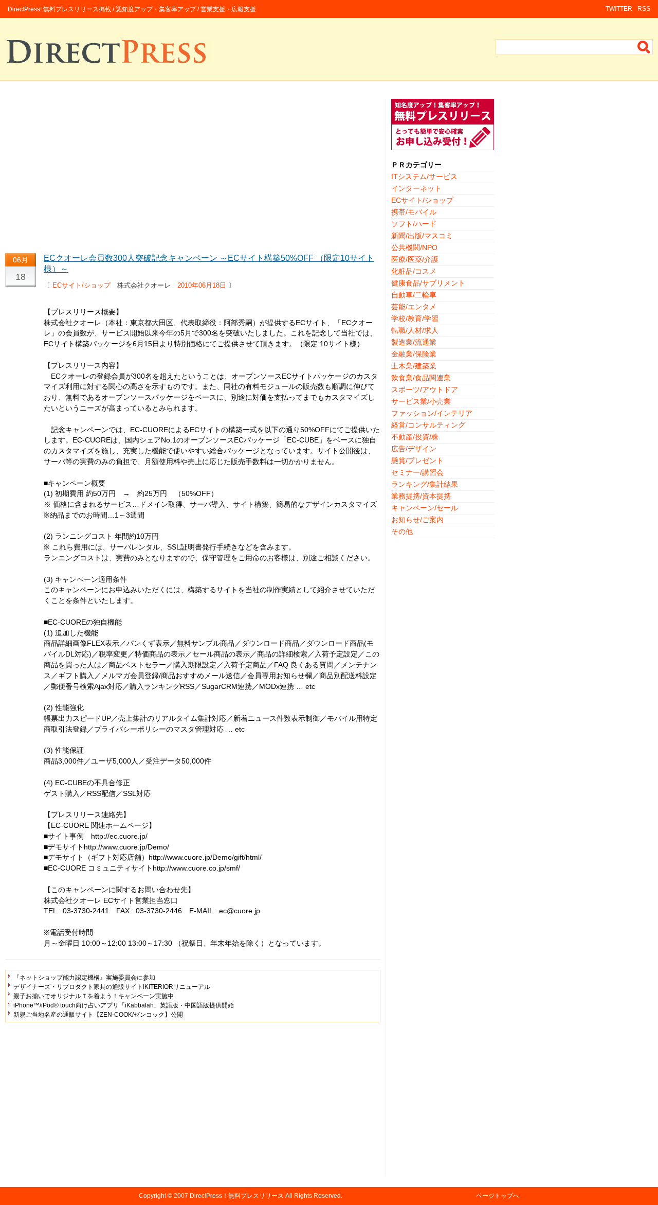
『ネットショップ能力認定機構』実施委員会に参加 (84, 977)
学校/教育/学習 (414, 318)
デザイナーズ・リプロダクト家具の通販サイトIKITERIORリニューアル (111, 986)
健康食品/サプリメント (428, 283)
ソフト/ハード (413, 224)
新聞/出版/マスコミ (422, 236)
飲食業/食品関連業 (421, 378)
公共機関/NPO (414, 247)
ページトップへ (497, 1195)
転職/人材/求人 (414, 330)
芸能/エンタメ (413, 307)
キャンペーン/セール (424, 508)
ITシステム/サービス (424, 176)
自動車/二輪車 (413, 295)
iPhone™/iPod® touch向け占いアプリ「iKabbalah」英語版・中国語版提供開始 (123, 1005)
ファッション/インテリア (431, 413)
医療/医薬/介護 (414, 259)
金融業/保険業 (413, 354)
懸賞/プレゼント (417, 460)
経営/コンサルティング (428, 425)
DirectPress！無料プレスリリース (237, 1195)
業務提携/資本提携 (421, 496)
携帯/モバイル (413, 212)
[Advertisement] (192, 171)
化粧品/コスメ (413, 271)
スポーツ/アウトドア (424, 389)
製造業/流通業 (413, 342)
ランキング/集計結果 (424, 484)
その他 (402, 531)
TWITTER (619, 8)
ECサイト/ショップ (81, 285)
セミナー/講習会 (417, 472)
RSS (643, 8)
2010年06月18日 (201, 285)
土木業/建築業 (413, 366)
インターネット (416, 188)
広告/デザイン (413, 449)
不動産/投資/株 (414, 437)
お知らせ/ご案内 (417, 520)
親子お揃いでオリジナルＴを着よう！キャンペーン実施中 (93, 996)
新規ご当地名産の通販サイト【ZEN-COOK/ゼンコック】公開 (98, 1014)
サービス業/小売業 (421, 401)
